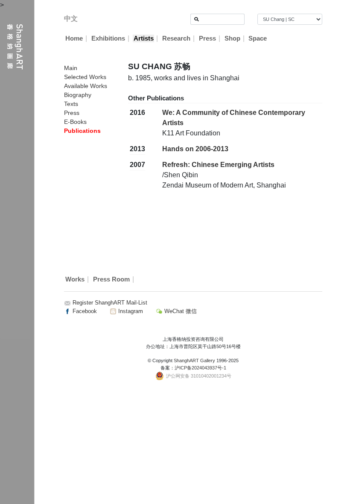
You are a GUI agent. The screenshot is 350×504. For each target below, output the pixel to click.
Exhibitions (108, 38)
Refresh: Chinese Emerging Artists (218, 164)
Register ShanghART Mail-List (110, 302)
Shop (232, 38)
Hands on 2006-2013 (195, 148)
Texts (71, 103)
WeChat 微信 (180, 311)
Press (207, 38)
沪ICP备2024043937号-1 (200, 367)
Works (75, 279)
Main (70, 67)
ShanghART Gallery (194, 360)
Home (74, 38)
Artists (144, 38)
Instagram (130, 311)
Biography (77, 94)
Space (257, 38)
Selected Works (85, 76)
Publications (82, 130)
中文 (71, 18)
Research (176, 38)
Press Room (111, 279)
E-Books (75, 121)
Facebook (84, 311)
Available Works (85, 85)
